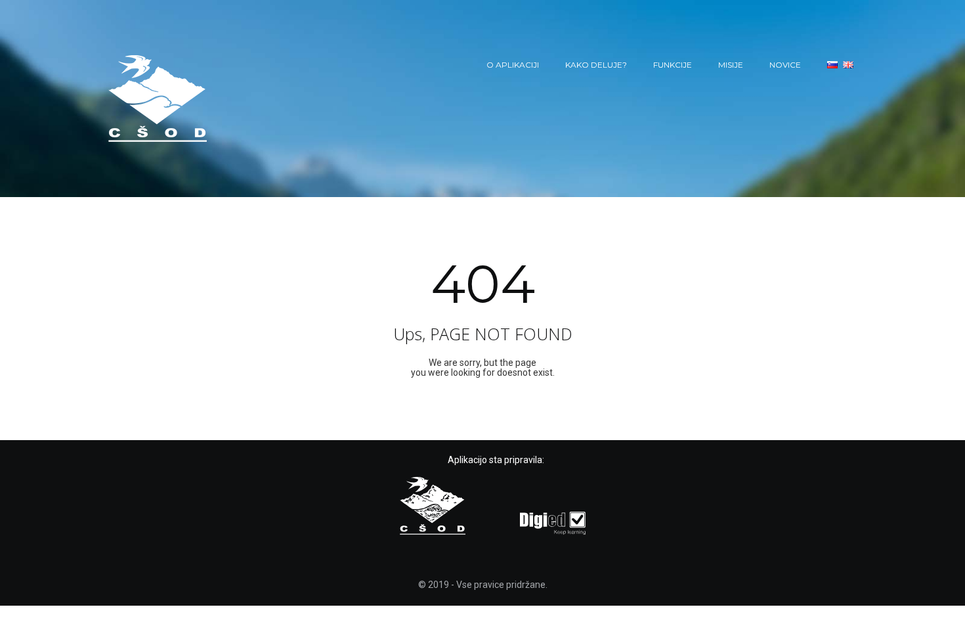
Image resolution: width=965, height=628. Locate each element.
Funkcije (672, 65)
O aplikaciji (512, 65)
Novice (785, 65)
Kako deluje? (596, 65)
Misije (730, 65)
